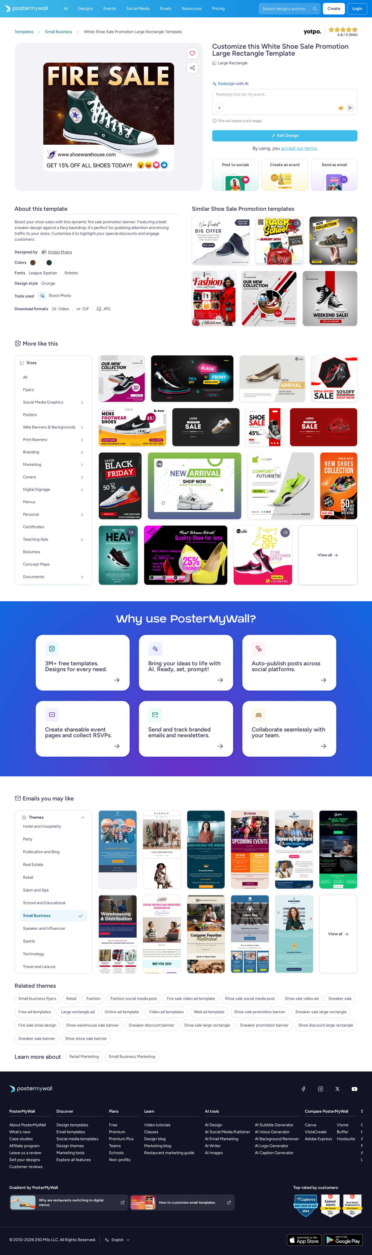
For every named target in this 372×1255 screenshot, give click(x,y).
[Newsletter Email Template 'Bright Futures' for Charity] (294, 849)
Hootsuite (346, 1138)
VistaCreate (316, 1131)
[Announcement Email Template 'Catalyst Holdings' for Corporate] (206, 849)
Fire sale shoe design (37, 1025)
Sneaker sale (340, 998)
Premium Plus (121, 1138)
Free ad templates (34, 1011)
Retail (71, 998)
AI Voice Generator (272, 1131)
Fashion (93, 998)
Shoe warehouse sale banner (92, 1025)
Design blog (155, 1138)
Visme (342, 1125)
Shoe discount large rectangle (325, 1025)
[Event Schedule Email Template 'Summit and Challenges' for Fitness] (250, 849)
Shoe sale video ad (302, 998)
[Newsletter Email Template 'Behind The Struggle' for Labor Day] (250, 934)
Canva (310, 1125)
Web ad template (209, 1011)
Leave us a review (25, 1152)
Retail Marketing (84, 1056)
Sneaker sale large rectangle (321, 1011)
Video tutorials (157, 1125)
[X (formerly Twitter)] (337, 1089)
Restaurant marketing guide (169, 1152)
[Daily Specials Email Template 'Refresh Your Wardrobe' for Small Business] (162, 849)
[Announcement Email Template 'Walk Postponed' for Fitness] (118, 849)
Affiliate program (24, 1145)
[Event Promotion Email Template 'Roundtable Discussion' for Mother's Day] (162, 934)
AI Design (213, 1125)
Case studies (21, 1138)
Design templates (72, 1125)
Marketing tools (70, 1152)
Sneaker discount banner (151, 1025)
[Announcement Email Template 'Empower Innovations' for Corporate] (294, 934)
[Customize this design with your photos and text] (108, 117)
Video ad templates (166, 1011)
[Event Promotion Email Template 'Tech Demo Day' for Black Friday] (338, 849)
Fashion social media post (133, 998)
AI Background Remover (277, 1138)
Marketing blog (157, 1145)
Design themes (70, 1145)
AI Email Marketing (221, 1138)
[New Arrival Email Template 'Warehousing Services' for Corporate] (118, 934)
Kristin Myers (60, 252)
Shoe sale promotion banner (259, 1011)
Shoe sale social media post (250, 998)
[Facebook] (303, 1089)
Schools (116, 1152)
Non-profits (119, 1159)
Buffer (342, 1131)
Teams (115, 1145)
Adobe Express (318, 1138)
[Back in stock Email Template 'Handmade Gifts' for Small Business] (206, 934)
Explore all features (73, 1159)
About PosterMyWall (27, 1125)
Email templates (70, 1131)
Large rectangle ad (78, 1011)
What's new (20, 1131)
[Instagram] (320, 1089)
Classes (151, 1131)
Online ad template (122, 1011)
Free (113, 1125)
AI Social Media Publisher (227, 1131)
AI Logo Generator (271, 1145)
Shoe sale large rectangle (207, 1025)
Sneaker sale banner (36, 1038)
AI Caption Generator (274, 1152)
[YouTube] (354, 1089)
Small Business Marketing (132, 1056)
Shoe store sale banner (86, 1038)
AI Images (214, 1152)
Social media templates (77, 1138)
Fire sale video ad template (191, 998)
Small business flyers (37, 998)
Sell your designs (24, 1159)
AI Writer (213, 1145)
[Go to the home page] (24, 8)
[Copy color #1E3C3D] (49, 263)
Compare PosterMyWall (326, 1111)
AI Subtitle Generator (274, 1125)
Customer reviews (26, 1166)
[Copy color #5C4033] (33, 263)
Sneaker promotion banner (264, 1025)
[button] (192, 53)
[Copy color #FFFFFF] (41, 263)
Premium (117, 1131)
